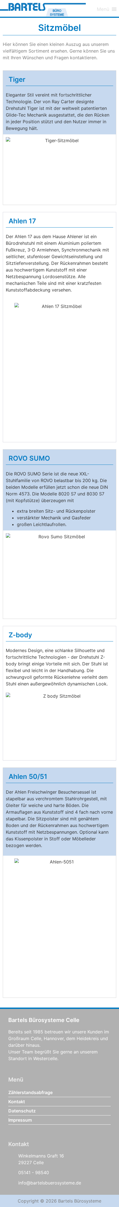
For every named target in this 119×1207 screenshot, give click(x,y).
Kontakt (16, 1101)
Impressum (20, 1120)
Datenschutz (22, 1111)
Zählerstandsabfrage (30, 1092)
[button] (103, 8)
